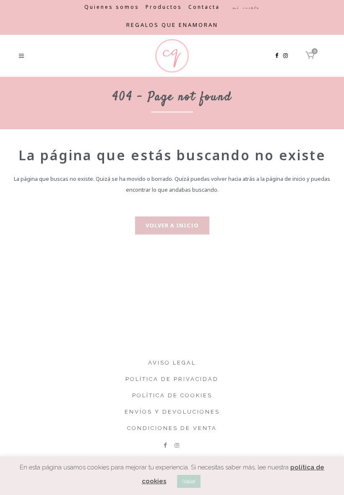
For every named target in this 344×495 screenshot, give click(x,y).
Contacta (204, 6)
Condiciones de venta (172, 428)
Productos (164, 6)
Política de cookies (172, 395)
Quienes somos (111, 6)
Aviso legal (172, 363)
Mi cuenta (246, 7)
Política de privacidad (172, 379)
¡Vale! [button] (188, 481)
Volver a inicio (172, 225)
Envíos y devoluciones (172, 412)
